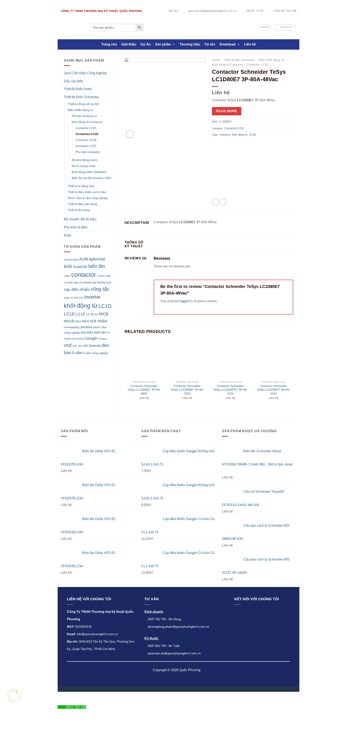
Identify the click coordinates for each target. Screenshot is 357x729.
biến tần (96, 266)
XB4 (80, 346)
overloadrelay (72, 327)
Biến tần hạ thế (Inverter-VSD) (91, 178)
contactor (83, 274)
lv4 (96, 314)
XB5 (85, 346)
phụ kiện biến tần (93, 332)
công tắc (100, 289)
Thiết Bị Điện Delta (78, 89)
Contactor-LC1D (87, 134)
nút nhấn (98, 321)
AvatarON (80, 266)
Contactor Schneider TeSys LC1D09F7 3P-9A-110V (273, 389)
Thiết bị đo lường (79, 210)
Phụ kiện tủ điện (76, 227)
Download (228, 44)
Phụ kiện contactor (88, 152)
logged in (186, 301)
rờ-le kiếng (78, 338)
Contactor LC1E (86, 140)
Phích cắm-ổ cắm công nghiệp (88, 198)
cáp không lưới (101, 282)
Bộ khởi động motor (85, 160)
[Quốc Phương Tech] (72, 27)
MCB (103, 314)
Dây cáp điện (73, 81)
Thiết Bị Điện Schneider (81, 97)
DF (71, 298)
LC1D (105, 306)
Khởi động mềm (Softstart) (89, 172)
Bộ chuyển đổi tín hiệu (80, 219)
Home (216, 60)
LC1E (69, 313)
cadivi (67, 275)
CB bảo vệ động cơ (84, 116)
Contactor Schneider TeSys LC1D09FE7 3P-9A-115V (230, 389)
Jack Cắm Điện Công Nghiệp (85, 73)
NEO (78, 321)
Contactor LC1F (86, 146)
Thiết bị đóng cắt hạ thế (83, 104)
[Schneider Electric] (241, 169)
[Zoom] (130, 134)
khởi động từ (81, 305)
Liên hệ (250, 44)
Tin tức (209, 44)
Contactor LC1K (86, 128)
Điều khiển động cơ (80, 110)
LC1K (90, 314)
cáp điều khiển (77, 289)
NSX (85, 321)
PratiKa (67, 339)
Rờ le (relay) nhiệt (83, 166)
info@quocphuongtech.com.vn (97, 634)
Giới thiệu (128, 44)
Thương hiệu (190, 44)
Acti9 (83, 259)
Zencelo (95, 346)
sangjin (91, 338)
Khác (67, 235)
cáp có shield (82, 282)
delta (66, 297)
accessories (71, 259)
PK (108, 333)
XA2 (74, 346)
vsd (67, 345)
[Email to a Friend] (223, 201)
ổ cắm (77, 353)
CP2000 (101, 276)
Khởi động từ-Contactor (87, 122)
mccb (69, 321)
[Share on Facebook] (215, 201)
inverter (92, 297)
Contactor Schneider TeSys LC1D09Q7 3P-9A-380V (144, 389)
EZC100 (78, 297)
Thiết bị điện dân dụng (82, 204)
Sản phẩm (163, 44)
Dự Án (145, 44)
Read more (226, 111)
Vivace (103, 338)
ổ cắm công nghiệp (95, 353)
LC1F (81, 314)
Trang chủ (109, 44)
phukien (86, 327)
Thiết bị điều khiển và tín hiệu (87, 192)
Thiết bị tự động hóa (81, 186)
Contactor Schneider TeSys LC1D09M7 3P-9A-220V (187, 389)
